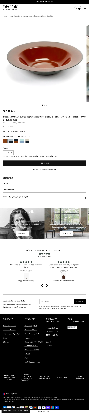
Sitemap (6, 342)
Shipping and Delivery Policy (44, 377)
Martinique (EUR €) (11, 394)
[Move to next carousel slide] (84, 198)
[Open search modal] (75, 7)
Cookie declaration (80, 377)
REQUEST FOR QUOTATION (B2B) (44, 169)
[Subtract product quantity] (5, 153)
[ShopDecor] (10, 8)
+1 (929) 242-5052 (31, 346)
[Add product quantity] (11, 153)
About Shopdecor (9, 326)
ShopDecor (18, 397)
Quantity (6, 148)
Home (5, 16)
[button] (42, 105)
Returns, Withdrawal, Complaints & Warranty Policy (27, 377)
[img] (44, 253)
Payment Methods (9, 330)
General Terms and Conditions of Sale (9, 377)
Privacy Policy (62, 377)
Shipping (6, 131)
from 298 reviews (44, 256)
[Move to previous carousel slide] (79, 198)
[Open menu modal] (85, 7)
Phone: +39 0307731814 (34, 342)
